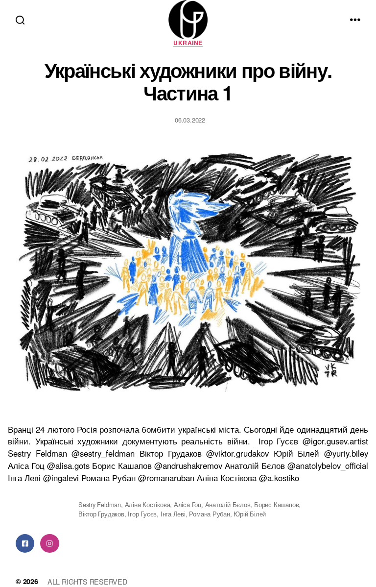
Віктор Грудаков (101, 513)
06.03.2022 (190, 119)
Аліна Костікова (147, 504)
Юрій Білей (250, 513)
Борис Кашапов (276, 504)
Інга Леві (173, 513)
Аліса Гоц (187, 504)
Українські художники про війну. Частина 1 (188, 81)
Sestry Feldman (99, 504)
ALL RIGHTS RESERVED (87, 581)
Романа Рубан (209, 513)
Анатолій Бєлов (228, 504)
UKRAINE (187, 43)
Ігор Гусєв (142, 513)
